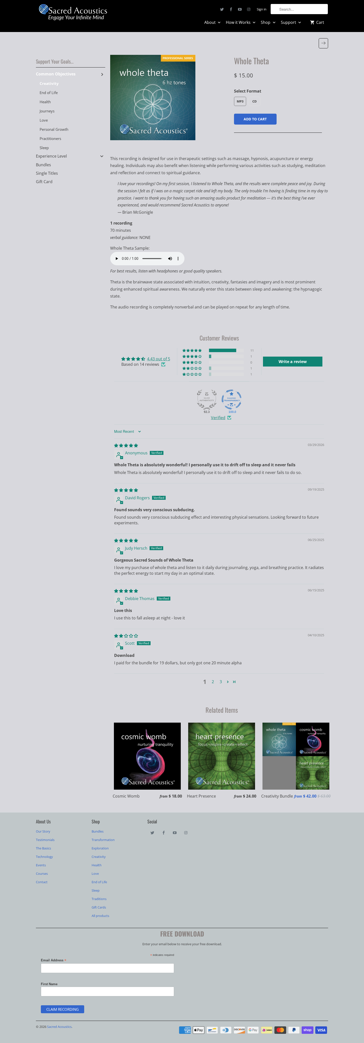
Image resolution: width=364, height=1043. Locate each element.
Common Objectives (56, 74)
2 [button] (213, 681)
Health (45, 101)
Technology (44, 856)
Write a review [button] (293, 361)
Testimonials (45, 840)
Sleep (44, 147)
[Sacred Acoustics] (73, 13)
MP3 (240, 101)
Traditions (99, 899)
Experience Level (51, 156)
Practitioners (50, 138)
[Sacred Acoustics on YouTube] (240, 9)
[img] (126, 445)
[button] (192, 350)
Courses (42, 873)
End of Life (49, 92)
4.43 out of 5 (158, 359)
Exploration (100, 848)
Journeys (47, 110)
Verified (218, 417)
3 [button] (221, 681)
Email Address (53, 960)
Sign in (261, 9)
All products (100, 915)
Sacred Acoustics (59, 1026)
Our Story (43, 831)
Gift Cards (99, 907)
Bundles (43, 165)
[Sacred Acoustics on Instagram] (249, 9)
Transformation (103, 840)
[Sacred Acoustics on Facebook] (231, 9)
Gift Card (44, 181)
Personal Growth (54, 129)
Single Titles (47, 173)
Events (41, 865)
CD (254, 101)
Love (44, 120)
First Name (49, 984)
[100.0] (231, 399)
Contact (42, 882)
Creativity (49, 83)
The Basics (43, 848)
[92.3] (207, 399)
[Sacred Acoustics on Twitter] (222, 9)
